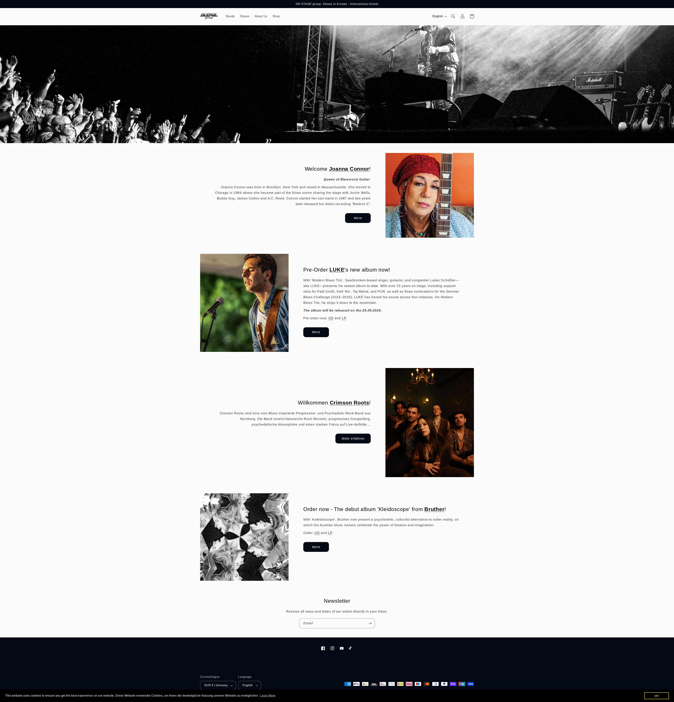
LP (344, 318)
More (358, 218)
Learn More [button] (268, 695)
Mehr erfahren (353, 438)
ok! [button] (657, 695)
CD (330, 318)
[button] (453, 16)
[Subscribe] (370, 623)
